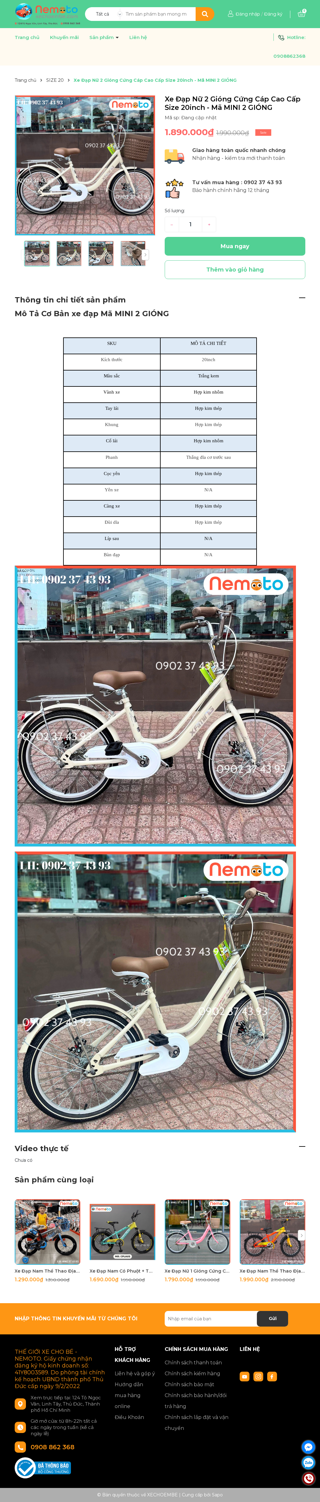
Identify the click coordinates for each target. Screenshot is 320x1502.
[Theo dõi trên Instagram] (259, 1376)
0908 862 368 (52, 1447)
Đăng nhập (248, 14)
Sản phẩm (102, 37)
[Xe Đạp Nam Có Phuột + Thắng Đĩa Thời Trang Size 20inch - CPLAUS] (122, 1232)
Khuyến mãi (64, 37)
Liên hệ (138, 37)
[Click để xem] (85, 165)
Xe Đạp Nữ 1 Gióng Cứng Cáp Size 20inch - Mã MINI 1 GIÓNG (197, 1271)
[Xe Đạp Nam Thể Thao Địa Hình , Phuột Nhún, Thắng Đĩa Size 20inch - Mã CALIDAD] (272, 1232)
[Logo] (47, 14)
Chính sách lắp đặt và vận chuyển (196, 1422)
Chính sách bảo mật (189, 1384)
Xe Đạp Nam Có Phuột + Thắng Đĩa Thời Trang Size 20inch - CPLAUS (122, 1271)
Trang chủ (27, 37)
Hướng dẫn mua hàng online (129, 1395)
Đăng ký (273, 14)
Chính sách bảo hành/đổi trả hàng (196, 1400)
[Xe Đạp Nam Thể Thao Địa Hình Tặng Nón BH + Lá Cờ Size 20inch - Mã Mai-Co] (47, 1232)
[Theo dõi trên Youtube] (245, 1376)
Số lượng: (175, 211)
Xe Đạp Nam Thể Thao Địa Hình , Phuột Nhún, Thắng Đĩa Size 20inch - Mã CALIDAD (272, 1271)
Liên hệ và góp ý (135, 1374)
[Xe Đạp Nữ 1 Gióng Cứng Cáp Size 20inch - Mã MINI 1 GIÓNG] (197, 1232)
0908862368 (289, 56)
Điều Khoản (129, 1417)
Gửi (273, 1318)
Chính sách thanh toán (193, 1363)
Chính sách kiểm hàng (192, 1374)
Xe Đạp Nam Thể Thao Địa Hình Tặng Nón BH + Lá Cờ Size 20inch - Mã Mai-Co (47, 1271)
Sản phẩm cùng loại (54, 1179)
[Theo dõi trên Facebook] (272, 1376)
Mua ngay (235, 246)
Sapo (217, 1495)
